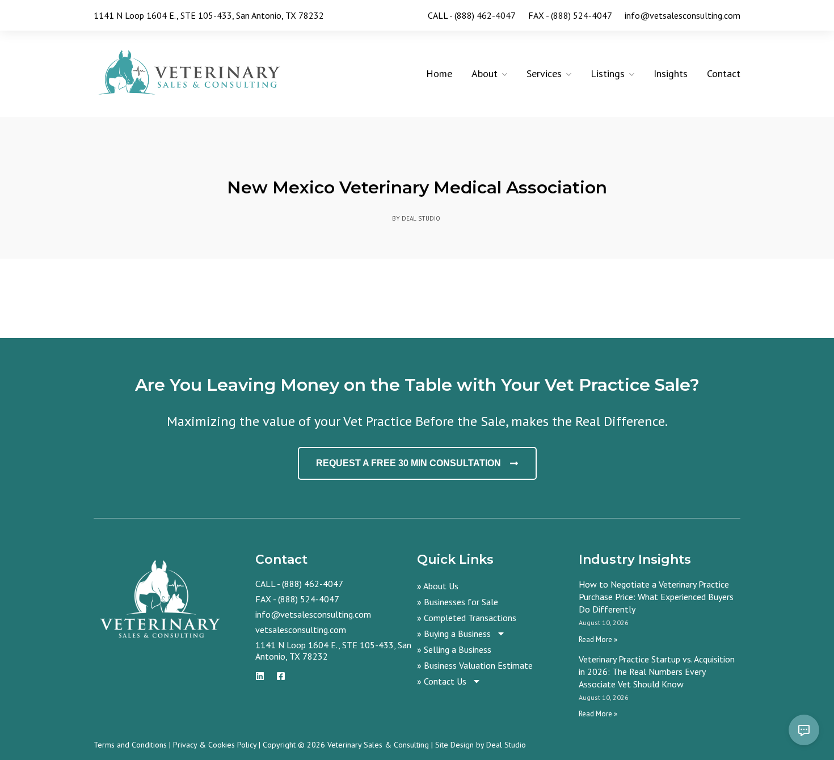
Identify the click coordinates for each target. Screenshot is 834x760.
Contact (723, 73)
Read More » (598, 639)
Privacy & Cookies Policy (214, 745)
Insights (671, 73)
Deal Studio (506, 745)
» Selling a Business (454, 649)
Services (544, 73)
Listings (608, 73)
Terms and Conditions (130, 745)
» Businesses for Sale (457, 601)
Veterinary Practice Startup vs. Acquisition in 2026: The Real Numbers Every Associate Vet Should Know (657, 671)
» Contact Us (441, 681)
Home (439, 73)
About (484, 73)
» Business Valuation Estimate (475, 665)
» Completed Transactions (466, 617)
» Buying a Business (454, 633)
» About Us (437, 586)
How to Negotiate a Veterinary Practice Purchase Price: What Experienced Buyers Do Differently (656, 597)
